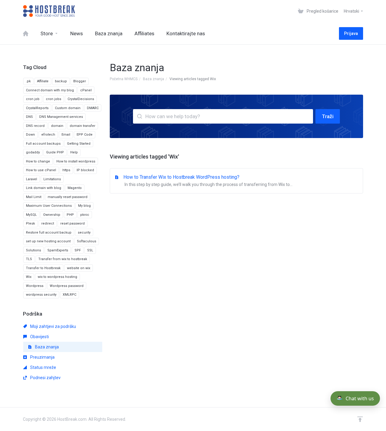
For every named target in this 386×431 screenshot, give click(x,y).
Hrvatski (352, 11)
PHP (70, 215)
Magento (75, 188)
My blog (84, 206)
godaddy (33, 152)
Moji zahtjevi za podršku (52, 326)
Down (30, 135)
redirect (47, 223)
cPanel (86, 90)
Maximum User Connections (49, 206)
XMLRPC (69, 295)
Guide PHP (55, 152)
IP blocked (85, 170)
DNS (29, 117)
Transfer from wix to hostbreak (62, 259)
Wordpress (34, 286)
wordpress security (41, 295)
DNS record (35, 126)
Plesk (30, 223)
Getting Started (78, 144)
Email (66, 135)
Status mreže (42, 367)
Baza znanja (153, 79)
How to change (38, 161)
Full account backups (43, 144)
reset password (72, 223)
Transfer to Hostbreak (43, 268)
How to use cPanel (41, 170)
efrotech (48, 135)
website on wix (78, 268)
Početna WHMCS (124, 79)
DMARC (93, 108)
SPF (77, 250)
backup (61, 81)
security (84, 232)
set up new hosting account (48, 241)
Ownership (51, 215)
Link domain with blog (43, 188)
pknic (84, 215)
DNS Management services (61, 117)
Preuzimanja (42, 357)
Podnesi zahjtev (45, 377)
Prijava (351, 33)
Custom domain (68, 108)
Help (74, 152)
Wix (28, 277)
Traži (328, 116)
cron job (33, 99)
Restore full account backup (48, 232)
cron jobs (53, 99)
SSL (90, 250)
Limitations (52, 179)
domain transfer (82, 126)
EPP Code (85, 135)
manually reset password (67, 197)
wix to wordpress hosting (57, 277)
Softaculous (86, 241)
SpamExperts (57, 250)
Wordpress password (67, 286)
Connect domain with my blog (50, 90)
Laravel (31, 179)
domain (57, 126)
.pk (28, 81)
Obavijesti (39, 336)
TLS (29, 259)
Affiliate (43, 81)
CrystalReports (37, 108)
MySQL (31, 215)
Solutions (33, 250)
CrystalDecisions (81, 99)
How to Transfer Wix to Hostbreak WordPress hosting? (208, 180)
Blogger (79, 81)
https (66, 170)
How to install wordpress (75, 161)
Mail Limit (33, 197)
